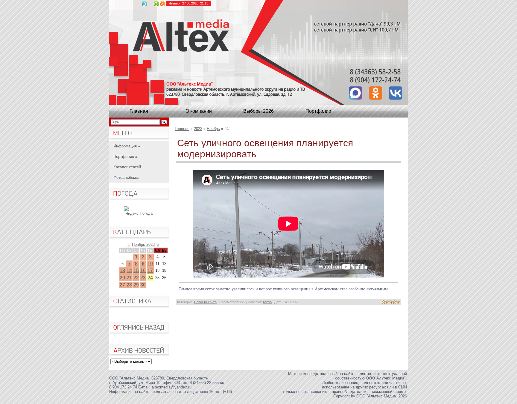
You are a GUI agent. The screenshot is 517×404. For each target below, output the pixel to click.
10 (150, 263)
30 (143, 284)
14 (129, 270)
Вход (156, 3)
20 (122, 277)
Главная (144, 3)
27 (122, 284)
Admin (267, 302)
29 (136, 284)
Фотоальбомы (126, 177)
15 (136, 270)
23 (143, 277)
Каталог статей (127, 167)
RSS (162, 3)
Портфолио (318, 111)
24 (150, 277)
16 (143, 270)
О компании (198, 111)
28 (129, 284)
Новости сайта (205, 302)
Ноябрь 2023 (143, 244)
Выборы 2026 (258, 111)
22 (136, 277)
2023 (198, 128)
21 (129, 277)
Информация (126, 146)
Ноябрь (213, 128)
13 (122, 270)
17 (150, 270)
